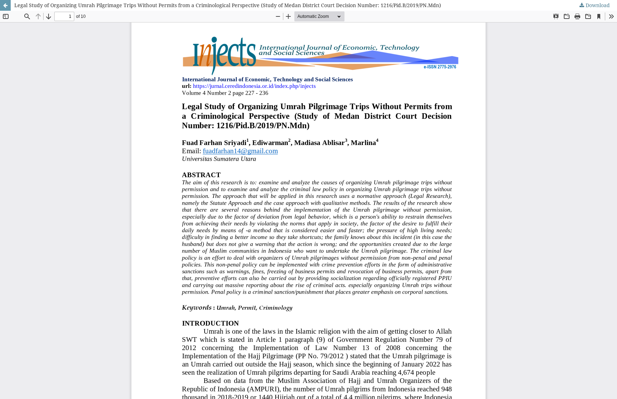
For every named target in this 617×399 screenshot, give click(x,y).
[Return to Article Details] (5, 5)
